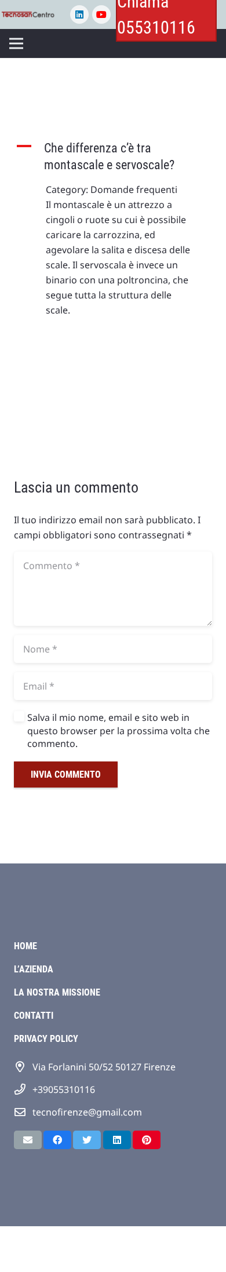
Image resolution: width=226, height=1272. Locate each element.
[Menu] (16, 43)
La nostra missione (57, 992)
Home (25, 946)
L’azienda (33, 969)
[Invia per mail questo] (28, 1140)
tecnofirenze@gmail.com (87, 1112)
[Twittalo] (87, 1140)
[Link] (29, 14)
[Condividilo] (57, 1140)
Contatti (33, 1015)
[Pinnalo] (147, 1140)
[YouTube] (101, 14)
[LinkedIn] (79, 14)
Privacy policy (46, 1038)
